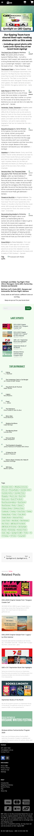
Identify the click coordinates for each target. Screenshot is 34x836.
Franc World (21, 514)
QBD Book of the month (18, 523)
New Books (15, 520)
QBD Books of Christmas (9, 526)
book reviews (6, 505)
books (14, 505)
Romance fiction (22, 530)
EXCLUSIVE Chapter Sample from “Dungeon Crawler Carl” (21, 326)
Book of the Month (16, 499)
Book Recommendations (9, 502)
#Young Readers (14, 490)
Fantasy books (6, 514)
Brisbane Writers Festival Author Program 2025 (19, 353)
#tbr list (4, 490)
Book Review (22, 502)
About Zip (4, 791)
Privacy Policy (5, 768)
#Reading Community (21, 487)
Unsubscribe (5, 783)
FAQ (2, 789)
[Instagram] (7, 758)
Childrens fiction (19, 508)
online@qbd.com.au (7, 750)
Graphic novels (6, 517)
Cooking (12, 511)
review (4, 530)
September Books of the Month (12, 700)
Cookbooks (5, 511)
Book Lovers (5, 499)
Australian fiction (20, 493)
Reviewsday (11, 530)
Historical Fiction (18, 517)
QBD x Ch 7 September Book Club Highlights (21, 340)
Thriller (26, 533)
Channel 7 (21, 505)
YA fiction (13, 536)
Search (28, 308)
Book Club (22, 496)
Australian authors (7, 493)
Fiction (14, 514)
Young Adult (21, 536)
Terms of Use (5, 770)
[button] (2, 2)
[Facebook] (3, 758)
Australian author (26, 490)
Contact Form (5, 752)
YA (31, 533)
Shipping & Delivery (7, 785)
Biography (5, 496)
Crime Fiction (21, 511)
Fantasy (29, 511)
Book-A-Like (13, 496)
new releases (24, 520)
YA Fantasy (5, 536)
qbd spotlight (22, 526)
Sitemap (3, 772)
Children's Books (7, 508)
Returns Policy (5, 787)
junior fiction (6, 520)
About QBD (4, 766)
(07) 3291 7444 (5, 748)
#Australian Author (7, 487)
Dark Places (5, 91)
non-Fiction (5, 523)
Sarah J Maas (6, 533)
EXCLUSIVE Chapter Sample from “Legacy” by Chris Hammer (20, 333)
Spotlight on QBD (17, 533)
